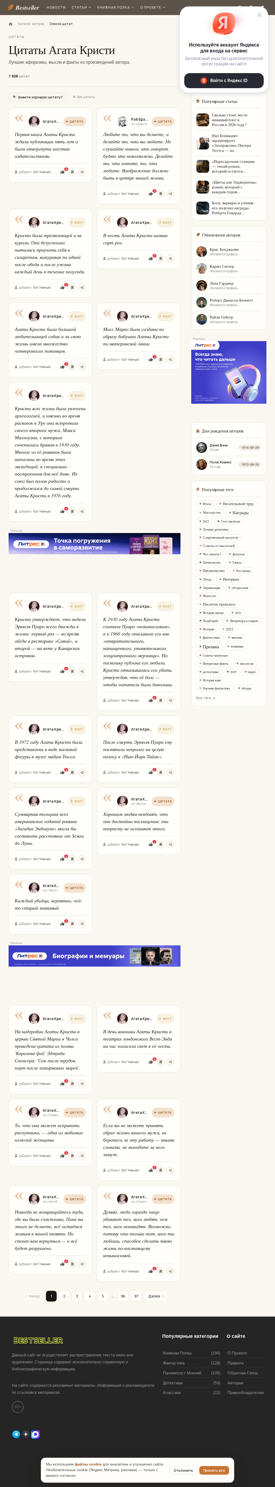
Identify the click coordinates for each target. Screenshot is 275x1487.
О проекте (150, 7)
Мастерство (212, 512)
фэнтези (239, 554)
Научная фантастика (216, 688)
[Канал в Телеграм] (16, 1434)
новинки (237, 646)
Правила (235, 1363)
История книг (212, 680)
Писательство (214, 570)
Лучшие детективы (215, 529)
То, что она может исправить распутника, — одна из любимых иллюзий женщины (49, 1132)
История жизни (213, 612)
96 (123, 1296)
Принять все (214, 1470)
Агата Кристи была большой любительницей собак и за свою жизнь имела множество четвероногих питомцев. (48, 340)
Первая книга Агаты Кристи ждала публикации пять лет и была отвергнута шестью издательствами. (46, 145)
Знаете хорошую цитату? (40, 97)
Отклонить (183, 1470)
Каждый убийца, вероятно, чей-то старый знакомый (48, 904)
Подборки (210, 620)
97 (136, 1296)
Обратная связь (242, 1373)
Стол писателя (230, 521)
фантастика (211, 637)
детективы (211, 671)
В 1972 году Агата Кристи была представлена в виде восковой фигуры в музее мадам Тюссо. (48, 749)
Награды (241, 512)
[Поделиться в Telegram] (82, 172)
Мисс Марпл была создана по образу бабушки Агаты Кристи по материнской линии (136, 336)
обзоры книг (240, 587)
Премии (211, 646)
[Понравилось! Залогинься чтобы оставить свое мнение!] (62, 172)
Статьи (79, 7)
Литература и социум (244, 621)
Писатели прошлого (219, 604)
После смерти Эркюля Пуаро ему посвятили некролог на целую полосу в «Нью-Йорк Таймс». (137, 749)
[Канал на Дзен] (26, 1434)
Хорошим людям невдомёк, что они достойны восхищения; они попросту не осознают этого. (135, 821)
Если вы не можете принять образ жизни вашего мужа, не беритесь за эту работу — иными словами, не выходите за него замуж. (138, 1139)
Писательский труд (238, 503)
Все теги (203, 698)
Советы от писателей (219, 545)
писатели (247, 663)
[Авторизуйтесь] (72, 172)
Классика (171, 1392)
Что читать (243, 571)
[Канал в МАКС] (35, 1434)
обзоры (246, 688)
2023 (206, 521)
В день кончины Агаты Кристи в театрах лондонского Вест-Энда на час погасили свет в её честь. (137, 1038)
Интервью (231, 579)
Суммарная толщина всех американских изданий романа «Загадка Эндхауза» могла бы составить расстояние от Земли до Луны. (49, 828)
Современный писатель (220, 537)
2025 (233, 672)
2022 (229, 629)
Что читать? (212, 554)
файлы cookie (88, 1464)
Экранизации (211, 587)
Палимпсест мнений (182, 1373)
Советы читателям (215, 655)
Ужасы (236, 562)
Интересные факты (215, 663)
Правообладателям (245, 1392)
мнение (237, 637)
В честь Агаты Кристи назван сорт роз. (135, 239)
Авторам (235, 1383)
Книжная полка (113, 7)
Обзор (207, 579)
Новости (56, 7)
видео (252, 672)
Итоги (207, 504)
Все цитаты (86, 97)
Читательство (212, 562)
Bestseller (27, 7)
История (208, 629)
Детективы (173, 1383)
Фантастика (173, 1363)
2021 (238, 612)
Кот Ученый (41, 172)
